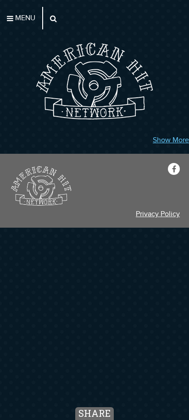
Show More (171, 140)
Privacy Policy (158, 214)
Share (94, 413)
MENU (24, 18)
